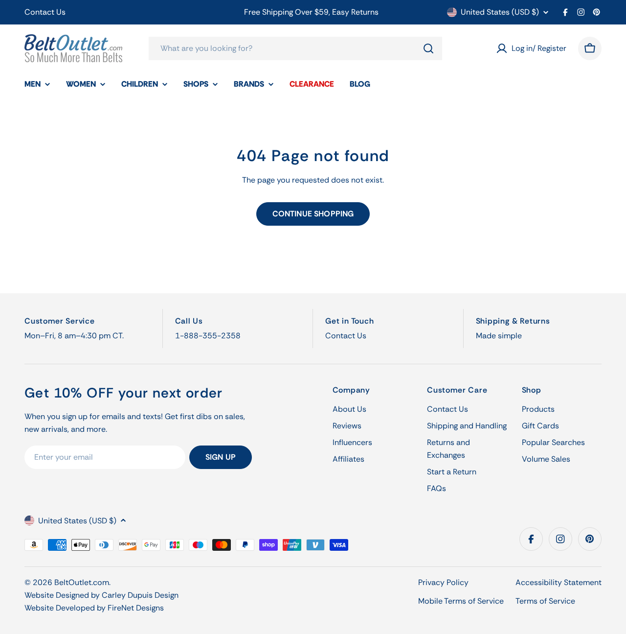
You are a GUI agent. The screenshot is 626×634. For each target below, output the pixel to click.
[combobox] (295, 48)
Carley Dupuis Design (140, 595)
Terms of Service (545, 601)
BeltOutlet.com (81, 582)
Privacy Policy (443, 582)
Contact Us (45, 12)
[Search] (428, 48)
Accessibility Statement (558, 582)
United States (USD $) (500, 12)
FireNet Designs (136, 608)
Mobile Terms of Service (461, 601)
